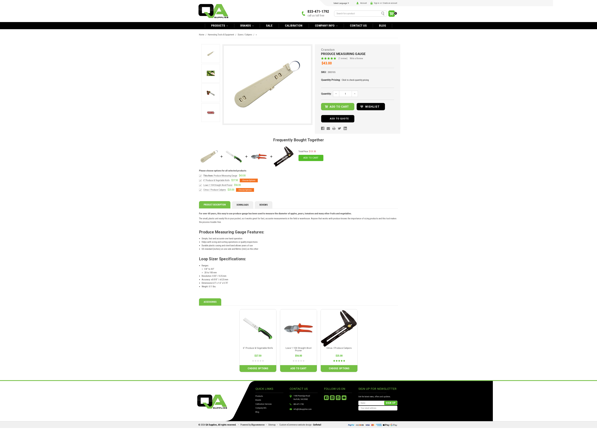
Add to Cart (311, 157)
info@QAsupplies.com (303, 409)
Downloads (243, 205)
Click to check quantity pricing (355, 80)
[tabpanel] (258, 340)
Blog (382, 25)
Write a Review (356, 58)
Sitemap (272, 425)
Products (218, 25)
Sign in (376, 3)
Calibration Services (263, 404)
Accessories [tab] (210, 302)
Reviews (263, 205)
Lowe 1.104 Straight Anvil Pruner (298, 349)
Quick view (258, 328)
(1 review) (342, 58)
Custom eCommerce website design (295, 425)
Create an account (390, 3)
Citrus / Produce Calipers (339, 348)
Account (363, 3)
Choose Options (258, 368)
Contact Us (358, 25)
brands (246, 25)
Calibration (294, 25)
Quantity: (326, 93)
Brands (258, 400)
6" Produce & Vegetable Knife (258, 348)
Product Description (215, 204)
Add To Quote (339, 118)
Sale (269, 25)
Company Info (325, 25)
